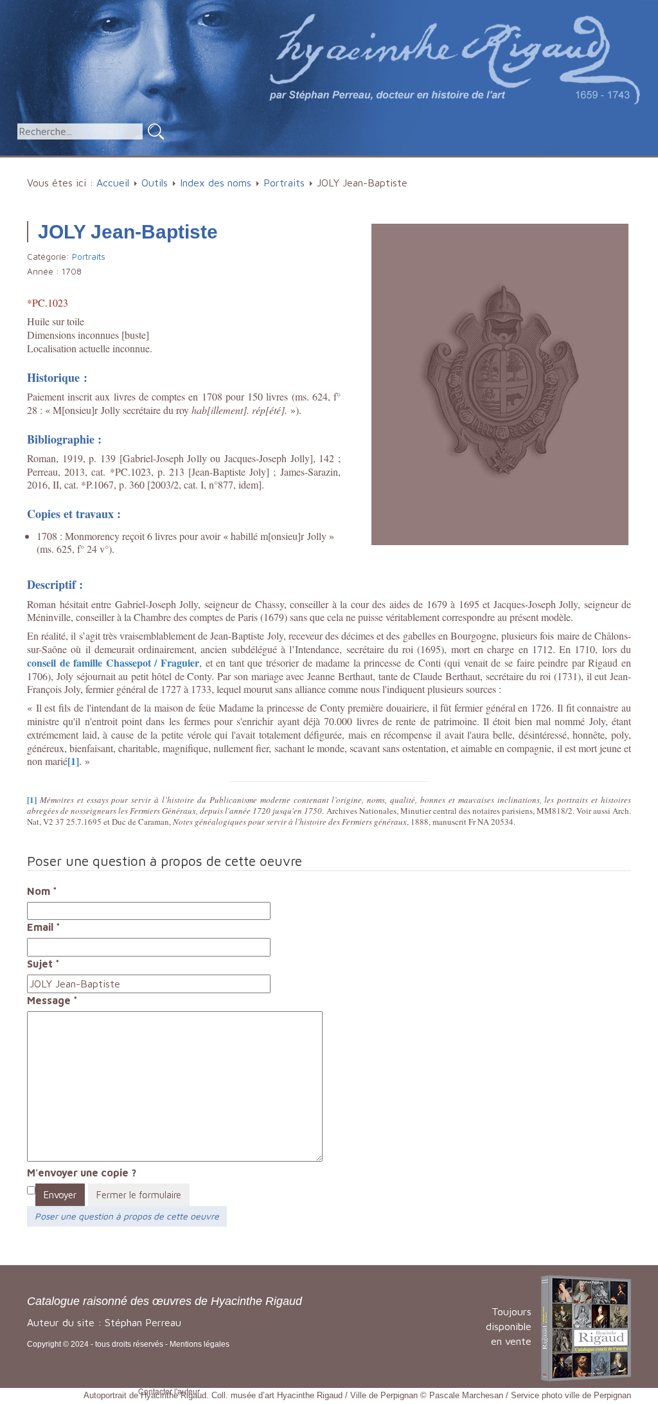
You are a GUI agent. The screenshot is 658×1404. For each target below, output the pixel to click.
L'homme (292, 163)
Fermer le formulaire (138, 1194)
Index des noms (215, 182)
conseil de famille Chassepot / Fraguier (113, 662)
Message (52, 1000)
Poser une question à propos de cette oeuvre (127, 1215)
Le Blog (611, 163)
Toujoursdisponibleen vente (508, 1326)
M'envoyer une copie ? (81, 1172)
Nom (42, 891)
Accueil (157, 163)
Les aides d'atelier (388, 163)
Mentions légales (199, 1344)
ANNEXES (541, 163)
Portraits (284, 182)
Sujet (43, 963)
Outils (475, 163)
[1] (73, 760)
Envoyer (60, 1194)
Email (43, 927)
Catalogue (217, 163)
